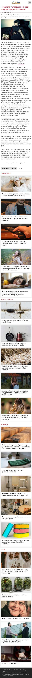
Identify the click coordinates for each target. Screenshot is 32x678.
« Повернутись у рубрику (8, 168)
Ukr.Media (21, 64)
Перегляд (9, 163)
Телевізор (16, 163)
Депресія (22, 163)
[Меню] (29, 2)
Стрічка (20, 168)
